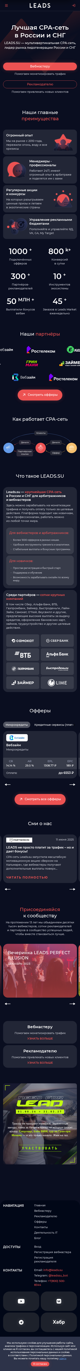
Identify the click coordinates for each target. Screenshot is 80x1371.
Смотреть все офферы (43, 799)
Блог (37, 1238)
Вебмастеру (40, 66)
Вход (37, 1246)
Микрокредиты (17, 725)
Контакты (41, 1227)
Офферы (40, 1221)
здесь (62, 1358)
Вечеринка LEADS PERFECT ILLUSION (39, 955)
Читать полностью (27, 877)
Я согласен (40, 1363)
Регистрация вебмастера (52, 1252)
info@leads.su (53, 1270)
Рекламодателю (40, 84)
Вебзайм (13, 745)
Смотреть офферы (43, 395)
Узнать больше (40, 1038)
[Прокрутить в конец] (74, 725)
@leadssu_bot (58, 1275)
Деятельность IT (45, 1232)
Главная (40, 1205)
